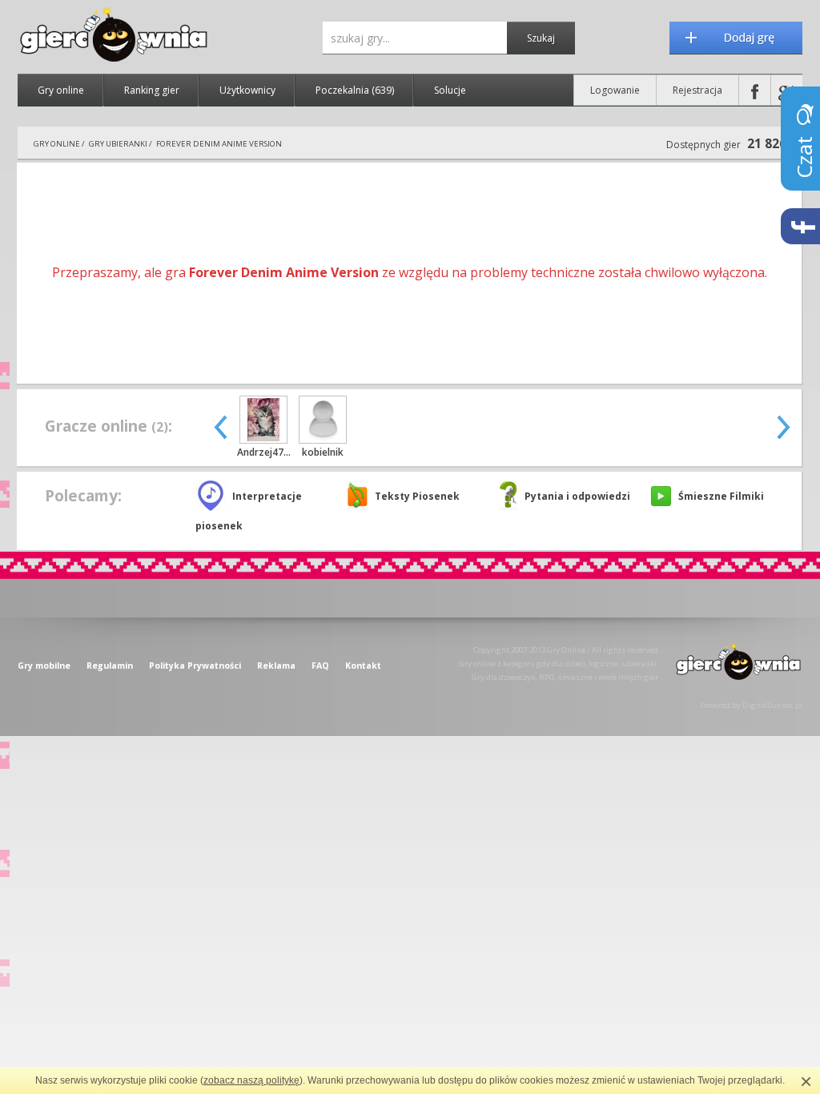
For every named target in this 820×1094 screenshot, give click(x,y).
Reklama (276, 665)
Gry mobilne (44, 665)
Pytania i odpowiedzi (577, 496)
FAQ (320, 665)
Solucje (450, 90)
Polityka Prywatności (195, 665)
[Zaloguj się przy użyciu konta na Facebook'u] (754, 90)
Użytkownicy (247, 90)
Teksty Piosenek (417, 496)
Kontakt (363, 665)
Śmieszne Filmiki (721, 496)
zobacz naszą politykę (251, 1080)
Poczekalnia (355, 90)
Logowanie (615, 90)
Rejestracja (697, 90)
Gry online (61, 90)
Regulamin (109, 665)
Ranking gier (151, 90)
